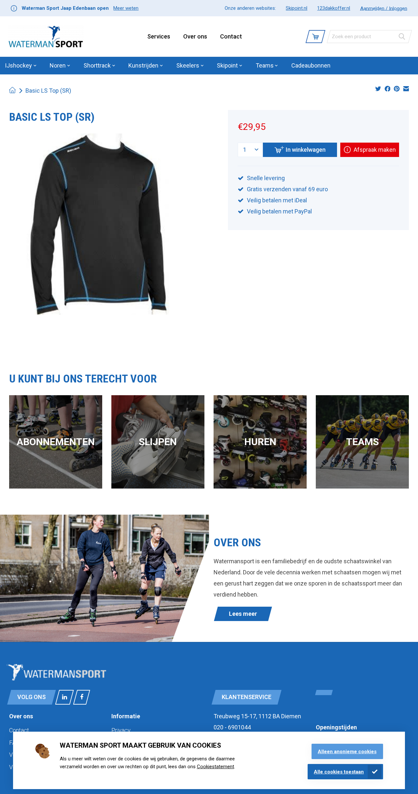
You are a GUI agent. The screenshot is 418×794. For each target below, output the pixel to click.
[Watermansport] (46, 36)
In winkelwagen (306, 149)
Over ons (195, 36)
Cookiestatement (215, 767)
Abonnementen (56, 441)
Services (158, 36)
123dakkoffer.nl (333, 8)
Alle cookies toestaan (339, 772)
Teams (362, 441)
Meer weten (125, 8)
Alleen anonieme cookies (347, 752)
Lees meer (243, 613)
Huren (260, 441)
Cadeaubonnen (310, 65)
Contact (231, 36)
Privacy (121, 730)
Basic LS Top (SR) (48, 90)
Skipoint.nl (296, 8)
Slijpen (158, 441)
